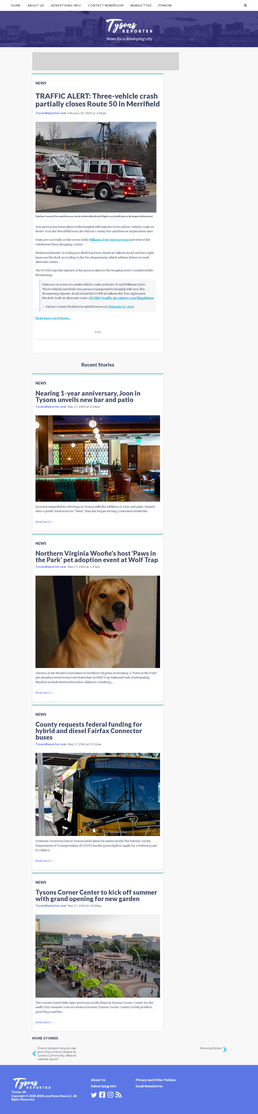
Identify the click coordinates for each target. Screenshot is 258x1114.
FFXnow (165, 5)
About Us (36, 5)
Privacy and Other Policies (156, 1080)
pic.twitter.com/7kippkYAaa (133, 298)
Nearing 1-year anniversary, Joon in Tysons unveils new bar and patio (87, 396)
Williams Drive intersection (109, 240)
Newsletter (141, 5)
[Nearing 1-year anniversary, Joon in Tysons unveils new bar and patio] (97, 458)
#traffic (106, 298)
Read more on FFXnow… (53, 318)
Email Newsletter (149, 1086)
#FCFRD (94, 298)
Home (16, 5)
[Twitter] (94, 1095)
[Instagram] (110, 1094)
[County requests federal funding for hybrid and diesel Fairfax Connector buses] (97, 794)
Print (98, 331)
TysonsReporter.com (50, 113)
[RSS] (119, 1094)
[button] (245, 5)
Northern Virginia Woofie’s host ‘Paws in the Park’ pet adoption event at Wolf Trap (96, 556)
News (40, 83)
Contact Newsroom (106, 5)
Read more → (44, 522)
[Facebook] (102, 1094)
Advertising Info (66, 5)
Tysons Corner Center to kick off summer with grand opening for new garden (96, 895)
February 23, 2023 (121, 306)
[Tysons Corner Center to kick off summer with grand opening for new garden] (97, 956)
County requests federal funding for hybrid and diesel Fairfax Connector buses (88, 730)
